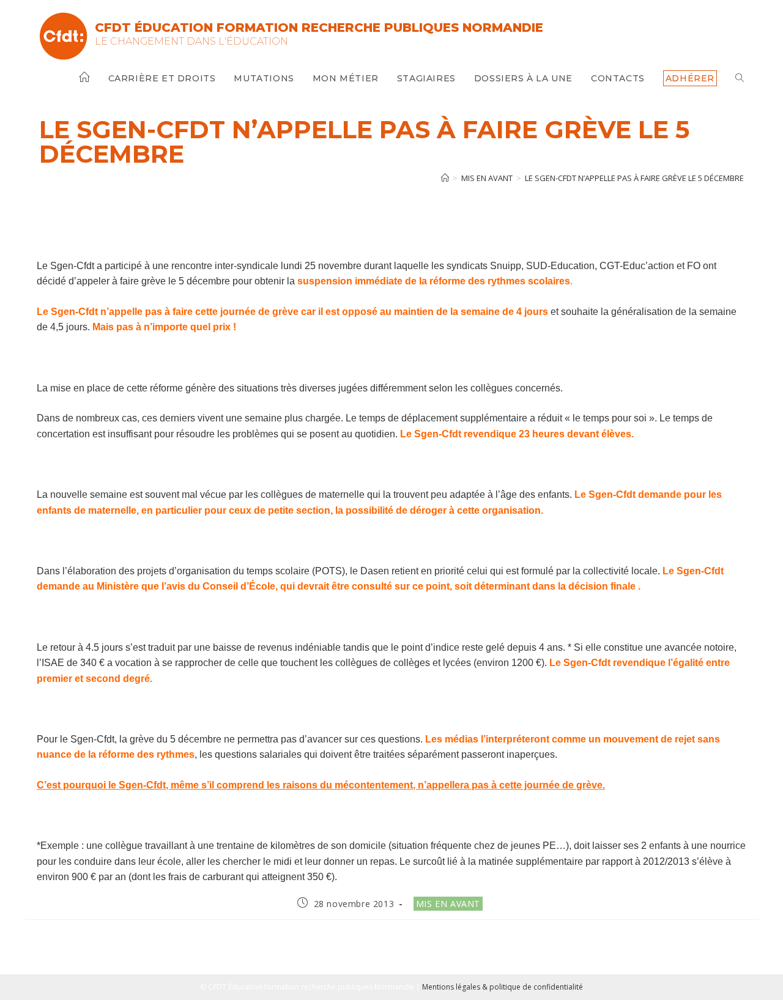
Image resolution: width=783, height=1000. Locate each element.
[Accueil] (445, 177)
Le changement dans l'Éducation (191, 41)
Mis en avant (448, 903)
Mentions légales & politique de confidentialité (502, 987)
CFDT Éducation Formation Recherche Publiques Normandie (319, 27)
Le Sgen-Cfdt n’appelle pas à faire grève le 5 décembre (634, 177)
